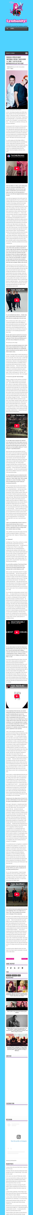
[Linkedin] (14, 968)
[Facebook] (7, 968)
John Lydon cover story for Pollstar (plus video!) (17, 1012)
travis (19, 975)
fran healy (9, 975)
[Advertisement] (16, 41)
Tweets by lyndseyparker (11, 1160)
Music (12, 68)
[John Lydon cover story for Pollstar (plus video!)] (17, 1004)
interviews (14, 975)
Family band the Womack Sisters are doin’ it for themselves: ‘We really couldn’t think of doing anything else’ (16, 1202)
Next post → (24, 958)
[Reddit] (18, 968)
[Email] (22, 968)
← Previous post (10, 958)
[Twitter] (10, 968)
